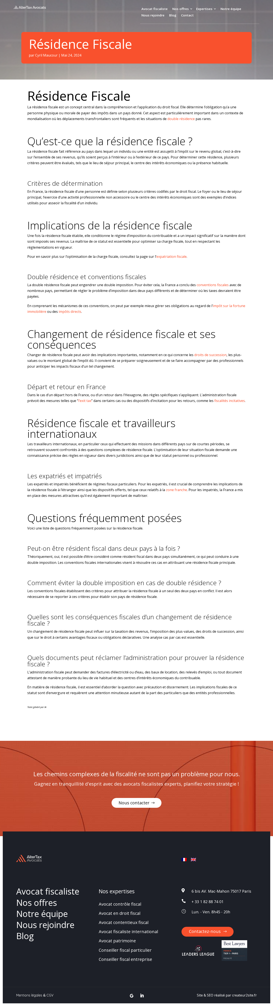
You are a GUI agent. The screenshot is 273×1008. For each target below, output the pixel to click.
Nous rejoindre (152, 15)
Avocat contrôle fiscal (120, 904)
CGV (50, 995)
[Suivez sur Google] (131, 995)
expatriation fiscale (171, 256)
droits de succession (210, 354)
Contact (187, 15)
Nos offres (180, 9)
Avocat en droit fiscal (119, 913)
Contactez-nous (205, 931)
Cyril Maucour (46, 55)
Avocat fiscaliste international (128, 931)
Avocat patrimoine (117, 941)
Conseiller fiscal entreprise (125, 959)
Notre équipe (231, 9)
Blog (172, 15)
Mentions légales (29, 995)
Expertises (204, 9)
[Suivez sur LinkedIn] (142, 996)
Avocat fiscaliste (154, 9)
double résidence (181, 118)
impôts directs (70, 311)
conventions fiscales (213, 285)
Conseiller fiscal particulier (125, 950)
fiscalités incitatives (229, 400)
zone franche (176, 489)
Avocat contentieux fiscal (123, 922)
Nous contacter (134, 803)
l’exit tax (84, 400)
